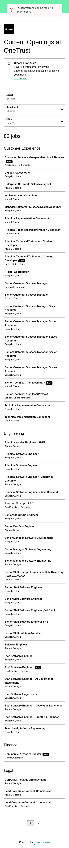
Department (12, 107)
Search (9, 95)
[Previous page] (24, 823)
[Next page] (45, 823)
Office (9, 119)
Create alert (20, 78)
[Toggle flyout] (62, 110)
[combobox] (6, 111)
